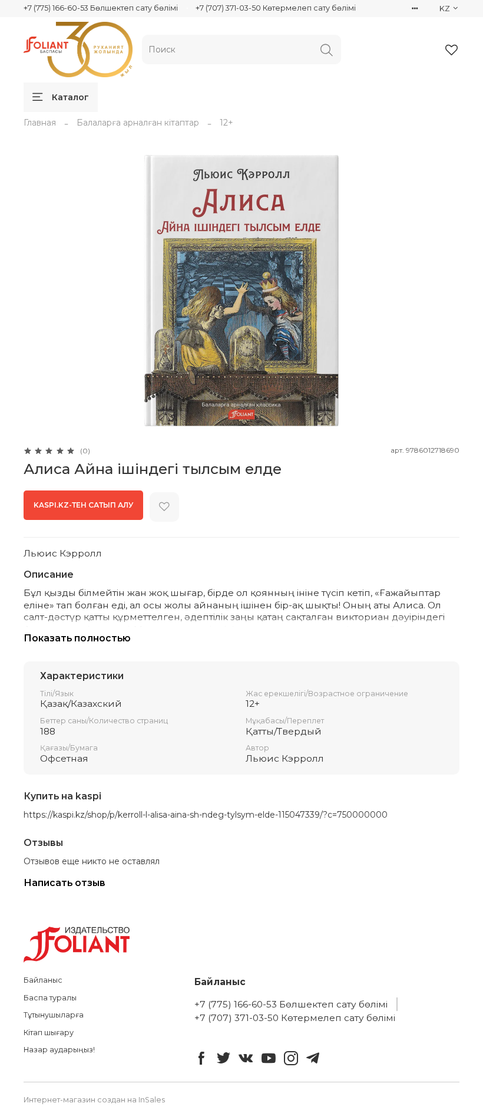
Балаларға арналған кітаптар (138, 122)
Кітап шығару (49, 1032)
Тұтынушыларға (54, 1014)
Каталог (70, 97)
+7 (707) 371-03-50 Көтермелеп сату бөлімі (276, 8)
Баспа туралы (50, 997)
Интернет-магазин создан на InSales (94, 1099)
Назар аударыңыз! (59, 1049)
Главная (40, 122)
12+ (226, 122)
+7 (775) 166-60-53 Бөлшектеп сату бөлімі (101, 8)
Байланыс (43, 980)
